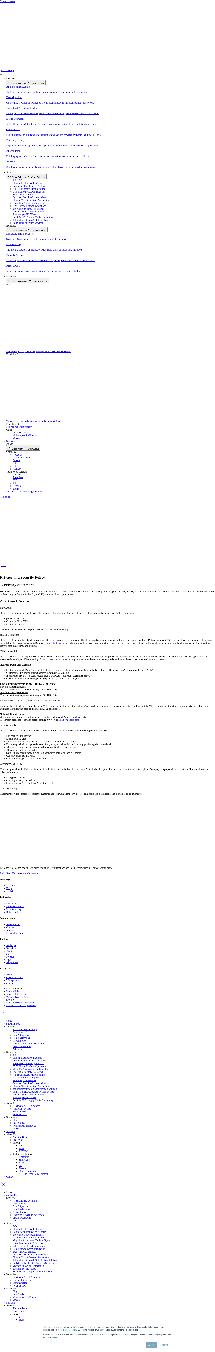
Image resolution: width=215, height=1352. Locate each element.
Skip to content (7, 1)
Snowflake (24, 1159)
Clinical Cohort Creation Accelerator (31, 1086)
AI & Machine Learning (25, 1029)
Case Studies (19, 1123)
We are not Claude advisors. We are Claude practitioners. (34, 421)
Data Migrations (21, 1035)
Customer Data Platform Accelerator (31, 1083)
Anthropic (24, 1157)
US (20, 1145)
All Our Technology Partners (33, 1174)
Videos (16, 1128)
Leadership (18, 1140)
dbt (20, 1165)
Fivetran (23, 1168)
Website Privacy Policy (67, 1329)
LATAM (23, 1151)
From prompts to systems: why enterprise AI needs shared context (38, 351)
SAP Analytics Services (24, 1080)
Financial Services (22, 1108)
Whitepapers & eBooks (24, 1125)
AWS (21, 1162)
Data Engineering (21, 1038)
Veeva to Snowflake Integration (28, 1094)
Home (9, 1021)
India (21, 1148)
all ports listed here (69, 719)
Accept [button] (151, 1344)
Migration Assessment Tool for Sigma (31, 1069)
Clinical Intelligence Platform (27, 1057)
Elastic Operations (22, 1046)
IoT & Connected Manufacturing (29, 1074)
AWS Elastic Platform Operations (29, 1066)
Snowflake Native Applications (28, 1063)
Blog (15, 1120)
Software (10, 1131)
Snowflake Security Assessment (28, 1072)
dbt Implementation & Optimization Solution (35, 1089)
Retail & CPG (20, 1114)
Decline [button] (164, 1344)
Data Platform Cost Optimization (29, 1077)
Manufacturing (20, 1111)
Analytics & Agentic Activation (28, 1043)
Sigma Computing (28, 1171)
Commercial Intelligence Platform (29, 1060)
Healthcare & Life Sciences (26, 1106)
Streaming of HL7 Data (24, 1097)
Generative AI (20, 1032)
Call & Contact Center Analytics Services (33, 1091)
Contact (10, 1176)
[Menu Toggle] (1, 74)
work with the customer (56, 643)
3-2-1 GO (17, 1055)
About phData (20, 1137)
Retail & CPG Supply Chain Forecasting (33, 1100)
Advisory (17, 1049)
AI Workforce (19, 1040)
